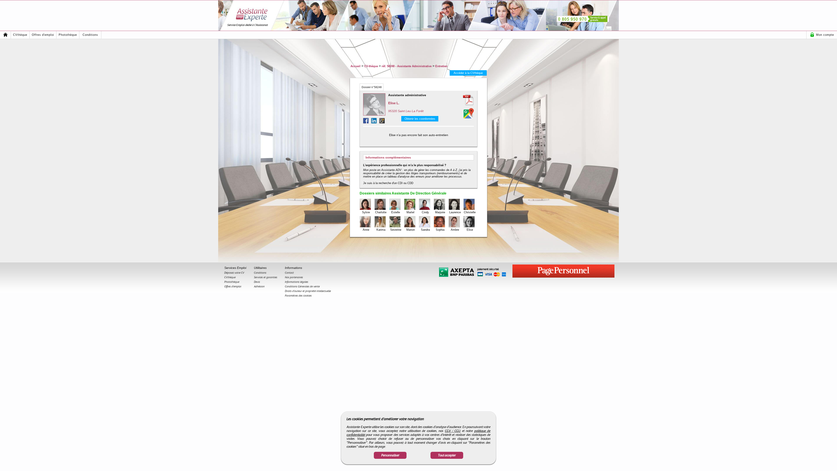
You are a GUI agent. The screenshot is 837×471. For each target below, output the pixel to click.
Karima (380, 229)
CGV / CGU (453, 431)
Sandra (425, 229)
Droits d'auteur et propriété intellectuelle (308, 291)
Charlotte (380, 212)
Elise (470, 229)
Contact (289, 272)
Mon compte (825, 34)
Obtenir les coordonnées (420, 118)
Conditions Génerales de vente (302, 286)
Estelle (395, 212)
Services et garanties (265, 277)
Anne (366, 229)
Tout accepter (447, 455)
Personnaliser (390, 455)
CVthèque (20, 34)
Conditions (90, 34)
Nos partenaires (294, 277)
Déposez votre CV (234, 272)
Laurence (455, 212)
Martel (410, 212)
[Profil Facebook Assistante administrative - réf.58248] (367, 122)
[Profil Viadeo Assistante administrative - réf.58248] (382, 122)
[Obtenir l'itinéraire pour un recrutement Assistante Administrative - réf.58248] (468, 113)
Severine (395, 229)
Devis (257, 281)
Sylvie (366, 212)
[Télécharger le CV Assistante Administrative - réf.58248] (463, 99)
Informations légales (296, 281)
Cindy (425, 212)
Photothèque (68, 34)
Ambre (455, 229)
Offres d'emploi (43, 34)
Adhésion (259, 286)
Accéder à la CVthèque (468, 73)
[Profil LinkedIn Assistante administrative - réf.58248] (375, 122)
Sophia (440, 229)
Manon (410, 229)
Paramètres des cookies (298, 295)
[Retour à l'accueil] (5, 35)
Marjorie (440, 212)
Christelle (470, 212)
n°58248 (372, 87)
